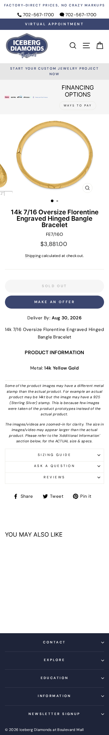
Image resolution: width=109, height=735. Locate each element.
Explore (54, 660)
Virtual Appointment (54, 24)
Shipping (33, 255)
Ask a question (54, 466)
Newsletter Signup (54, 714)
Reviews (54, 477)
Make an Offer (54, 302)
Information (54, 696)
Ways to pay (78, 105)
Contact (54, 642)
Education (55, 678)
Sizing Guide (54, 455)
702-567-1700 (38, 15)
